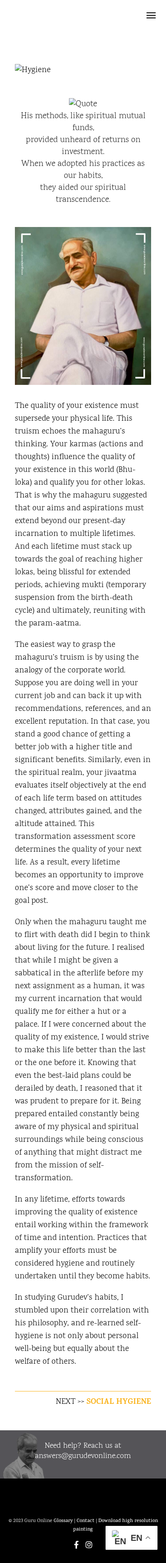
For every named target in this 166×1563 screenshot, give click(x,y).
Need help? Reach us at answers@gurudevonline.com (83, 1451)
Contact (85, 1521)
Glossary (63, 1521)
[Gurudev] (72, 16)
